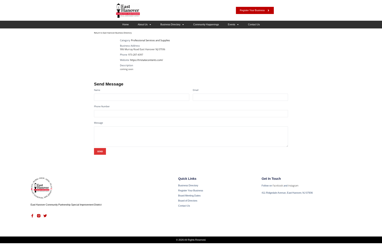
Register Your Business (190, 190)
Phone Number (102, 106)
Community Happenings (206, 24)
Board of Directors (187, 200)
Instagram (293, 185)
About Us (143, 24)
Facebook (278, 185)
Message (98, 122)
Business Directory (170, 24)
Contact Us (254, 24)
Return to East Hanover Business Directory (113, 32)
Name (97, 89)
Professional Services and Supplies (150, 40)
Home (125, 24)
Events (231, 24)
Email (195, 89)
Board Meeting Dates (189, 195)
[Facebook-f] (32, 215)
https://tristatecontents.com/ (146, 60)
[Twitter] (45, 215)
